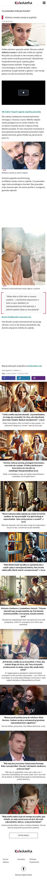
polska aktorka (23, 373)
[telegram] (23, 378)
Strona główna (6, 860)
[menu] (44, 3)
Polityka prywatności (34, 860)
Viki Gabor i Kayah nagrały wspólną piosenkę (21, 111)
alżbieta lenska (11, 373)
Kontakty (21, 859)
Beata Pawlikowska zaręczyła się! (16, 317)
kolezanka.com (35, 366)
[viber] (38, 378)
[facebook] (9, 378)
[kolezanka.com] (23, 2)
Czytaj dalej (23, 835)
